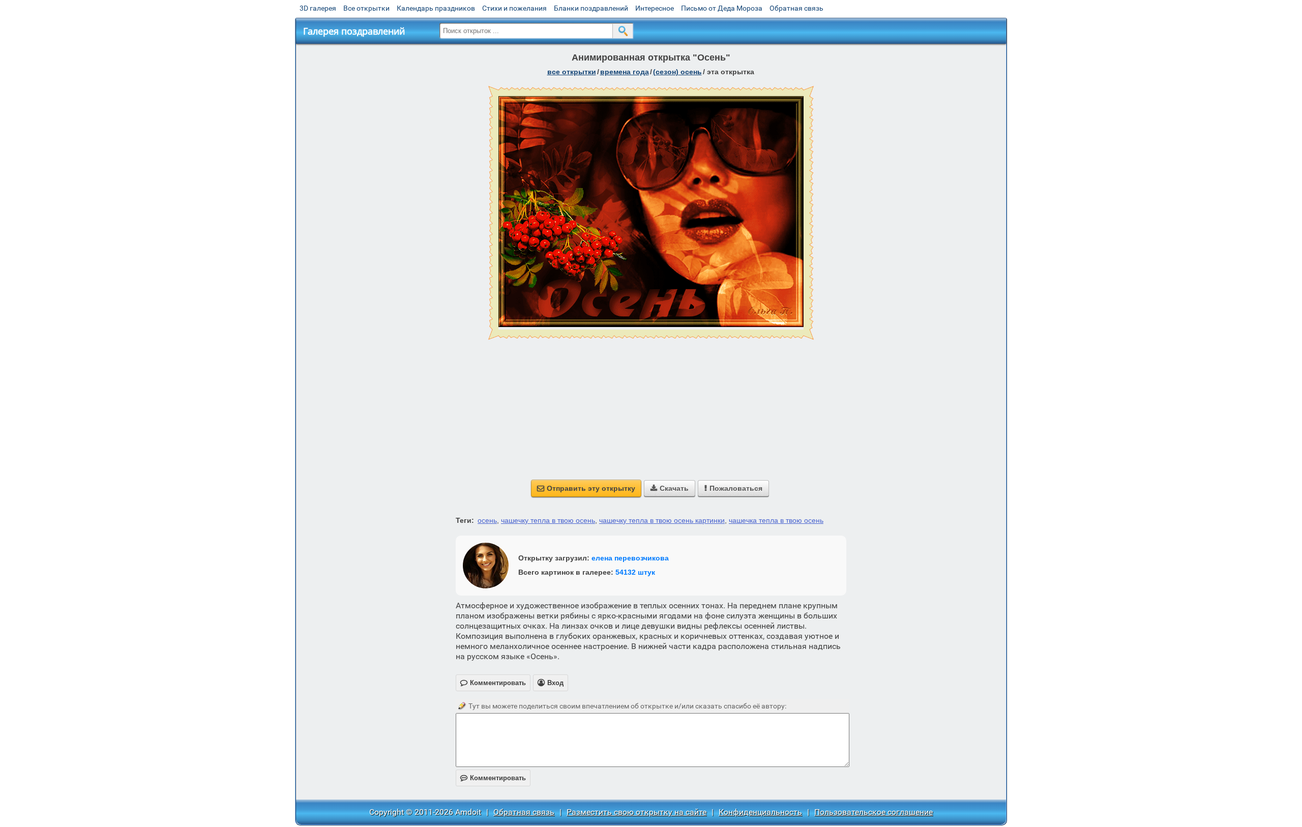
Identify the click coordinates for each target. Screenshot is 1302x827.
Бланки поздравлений (591, 8)
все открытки (571, 72)
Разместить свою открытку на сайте (636, 812)
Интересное (654, 8)
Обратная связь (796, 8)
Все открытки (366, 8)
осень (487, 520)
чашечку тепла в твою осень (548, 520)
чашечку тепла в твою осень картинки (662, 520)
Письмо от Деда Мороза (721, 8)
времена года (624, 72)
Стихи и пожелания (514, 8)
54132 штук (635, 572)
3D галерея (318, 8)
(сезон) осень (677, 72)
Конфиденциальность (760, 812)
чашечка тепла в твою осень (776, 520)
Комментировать (493, 778)
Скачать (669, 488)
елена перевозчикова (630, 558)
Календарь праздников (436, 8)
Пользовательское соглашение (873, 812)
